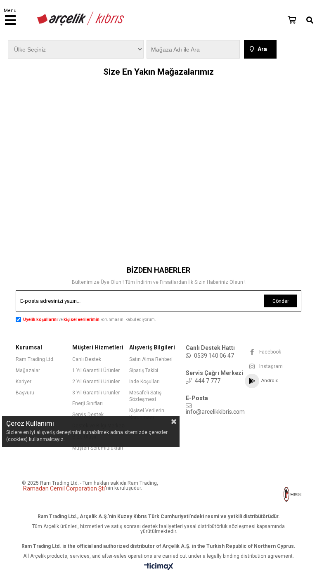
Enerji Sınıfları (87, 403)
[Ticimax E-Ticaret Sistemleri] (158, 567)
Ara (262, 49)
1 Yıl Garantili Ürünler (96, 370)
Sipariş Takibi (143, 370)
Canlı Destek (86, 359)
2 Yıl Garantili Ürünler (96, 381)
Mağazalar (28, 370)
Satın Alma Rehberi (151, 359)
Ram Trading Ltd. (35, 359)
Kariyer (23, 381)
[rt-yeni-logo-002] (276, 494)
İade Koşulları (144, 381)
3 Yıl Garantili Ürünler (96, 393)
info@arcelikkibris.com (215, 411)
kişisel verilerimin (82, 319)
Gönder (280, 301)
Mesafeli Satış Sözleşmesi (145, 396)
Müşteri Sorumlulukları (97, 448)
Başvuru (25, 393)
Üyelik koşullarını (40, 319)
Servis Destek (88, 414)
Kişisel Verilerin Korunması (146, 414)
